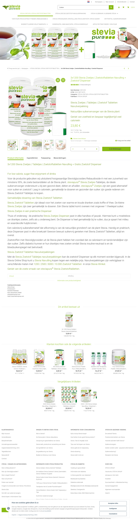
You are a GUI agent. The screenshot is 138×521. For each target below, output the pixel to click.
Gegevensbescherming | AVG (27, 515)
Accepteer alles (113, 503)
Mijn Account (110, 2)
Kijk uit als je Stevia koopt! (79, 433)
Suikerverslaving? (110, 451)
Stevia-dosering (75, 451)
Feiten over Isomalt (8, 482)
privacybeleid (47, 511)
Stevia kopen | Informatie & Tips (11, 496)
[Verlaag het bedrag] (73, 149)
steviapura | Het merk (111, 475)
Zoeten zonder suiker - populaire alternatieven (119, 448)
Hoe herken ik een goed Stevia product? (83, 437)
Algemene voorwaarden (112, 489)
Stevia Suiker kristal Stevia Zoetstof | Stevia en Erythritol (50, 478)
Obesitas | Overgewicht (78, 489)
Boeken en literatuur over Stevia (46, 455)
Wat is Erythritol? (7, 479)
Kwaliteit (108, 479)
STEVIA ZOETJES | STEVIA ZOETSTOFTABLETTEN (93, 94)
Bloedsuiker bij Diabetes (78, 479)
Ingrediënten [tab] (32, 158)
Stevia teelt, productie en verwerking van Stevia (50, 444)
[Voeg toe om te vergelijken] (58, 80)
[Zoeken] (111, 7)
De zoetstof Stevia (110, 433)
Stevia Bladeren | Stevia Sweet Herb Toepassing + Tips (51, 491)
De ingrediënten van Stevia (44, 448)
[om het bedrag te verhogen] (96, 149)
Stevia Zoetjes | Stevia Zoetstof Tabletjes (48, 468)
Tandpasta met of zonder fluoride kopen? (49, 486)
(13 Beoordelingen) (85, 84)
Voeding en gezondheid (78, 468)
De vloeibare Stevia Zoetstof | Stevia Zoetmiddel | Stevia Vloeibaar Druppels (51, 473)
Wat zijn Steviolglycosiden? (10, 471)
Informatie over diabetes (78, 471)
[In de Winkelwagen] (9, 75)
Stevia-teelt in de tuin (77, 455)
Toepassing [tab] (45, 158)
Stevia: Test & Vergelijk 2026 (79, 440)
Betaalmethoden (7, 440)
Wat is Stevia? (40, 433)
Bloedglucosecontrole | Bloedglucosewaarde (84, 486)
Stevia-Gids (5, 489)
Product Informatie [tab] (15, 158)
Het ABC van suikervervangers (11, 493)
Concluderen (113, 514)
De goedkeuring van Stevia (44, 451)
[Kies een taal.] (89, 2)
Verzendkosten (121, 2)
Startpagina (98, 2)
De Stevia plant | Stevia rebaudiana (47, 437)
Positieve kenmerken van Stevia (115, 437)
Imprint (14, 515)
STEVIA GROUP (110, 468)
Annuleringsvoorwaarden (9, 444)
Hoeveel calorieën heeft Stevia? (114, 440)
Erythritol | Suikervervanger (44, 496)
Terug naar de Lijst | (14, 68)
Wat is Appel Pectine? (8, 475)
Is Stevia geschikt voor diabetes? (81, 475)
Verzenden (86, 132)
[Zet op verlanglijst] (63, 80)
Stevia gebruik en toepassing (79, 448)
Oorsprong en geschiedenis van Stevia (48, 440)
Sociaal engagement (111, 486)
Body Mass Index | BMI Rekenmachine (82, 493)
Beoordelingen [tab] (60, 158)
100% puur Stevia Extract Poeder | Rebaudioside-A (51, 483)
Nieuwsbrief (5, 455)
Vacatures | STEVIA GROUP (113, 471)
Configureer (113, 508)
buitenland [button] (94, 141)
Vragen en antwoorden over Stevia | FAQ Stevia (16, 486)
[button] (119, 7)
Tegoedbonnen (6, 451)
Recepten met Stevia (111, 455)
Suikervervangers (110, 444)
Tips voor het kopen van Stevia (80, 444)
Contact (132, 2)
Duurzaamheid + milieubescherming (116, 482)
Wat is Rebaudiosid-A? (9, 468)
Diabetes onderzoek (77, 482)
